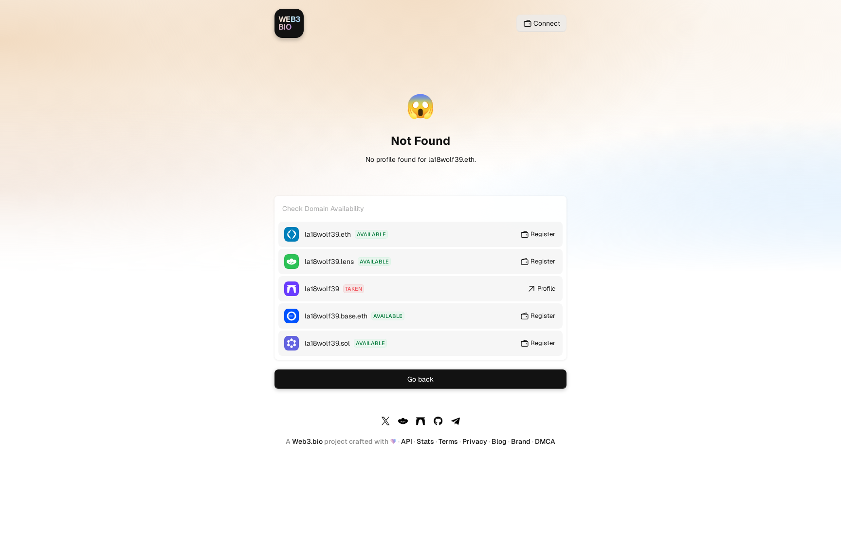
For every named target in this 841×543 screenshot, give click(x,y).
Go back (420, 379)
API (406, 441)
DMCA (545, 441)
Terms (448, 441)
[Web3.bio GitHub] (438, 422)
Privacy (474, 441)
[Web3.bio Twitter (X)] (385, 422)
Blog (499, 441)
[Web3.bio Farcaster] (420, 422)
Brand (520, 441)
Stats (425, 441)
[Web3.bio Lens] (403, 422)
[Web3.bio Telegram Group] (455, 422)
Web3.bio (307, 441)
